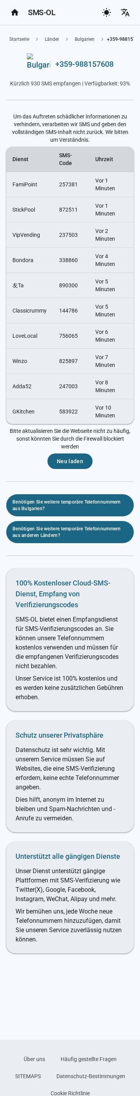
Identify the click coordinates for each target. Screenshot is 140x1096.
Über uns (34, 1059)
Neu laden (70, 461)
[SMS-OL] (14, 12)
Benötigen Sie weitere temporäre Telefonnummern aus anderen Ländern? (66, 532)
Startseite (19, 39)
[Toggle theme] (106, 12)
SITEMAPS (28, 1076)
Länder (52, 39)
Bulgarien (84, 39)
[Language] (125, 12)
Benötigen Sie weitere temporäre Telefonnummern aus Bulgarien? (66, 505)
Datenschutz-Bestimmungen (90, 1076)
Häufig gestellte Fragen (89, 1059)
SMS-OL (41, 12)
